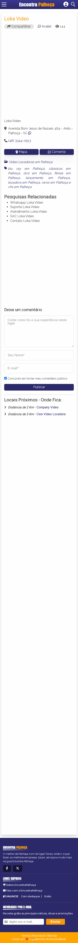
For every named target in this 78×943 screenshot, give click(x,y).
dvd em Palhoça (37, 173)
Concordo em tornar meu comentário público (37, 378)
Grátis (47, 896)
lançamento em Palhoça (48, 178)
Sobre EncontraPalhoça (21, 884)
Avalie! (46, 26)
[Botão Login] (65, 4)
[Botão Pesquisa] (74, 4)
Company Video (48, 407)
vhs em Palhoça (20, 187)
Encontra (36, 4)
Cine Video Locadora (51, 414)
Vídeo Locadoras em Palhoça (31, 162)
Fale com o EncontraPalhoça (24, 890)
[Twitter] (17, 868)
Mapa (23, 152)
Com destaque (30, 896)
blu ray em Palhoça (26, 169)
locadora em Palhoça (24, 182)
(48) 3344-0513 (19, 141)
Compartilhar (21, 26)
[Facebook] (7, 868)
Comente (59, 152)
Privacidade (39, 935)
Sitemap (52, 935)
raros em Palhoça (55, 182)
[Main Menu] (4, 4)
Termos (25, 935)
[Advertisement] (39, 76)
